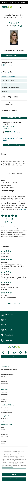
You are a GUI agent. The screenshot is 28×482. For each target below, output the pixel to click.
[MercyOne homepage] (7, 7)
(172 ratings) (18, 26)
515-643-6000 (7, 65)
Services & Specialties (9, 77)
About (4, 84)
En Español (3, 443)
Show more (12, 304)
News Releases (4, 392)
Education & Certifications (10, 87)
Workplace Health (4, 394)
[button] (25, 7)
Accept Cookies (14, 479)
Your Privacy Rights (14, 470)
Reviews (4, 91)
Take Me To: (4, 2)
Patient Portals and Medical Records (7, 374)
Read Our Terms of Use (7, 466)
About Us (2, 427)
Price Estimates (4, 381)
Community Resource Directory (6, 412)
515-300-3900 (10, 138)
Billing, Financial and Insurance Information (9, 369)
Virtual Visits (3, 376)
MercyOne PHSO (4, 399)
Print (4, 72)
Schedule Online (11, 55)
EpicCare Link (3, 401)
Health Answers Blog (4, 410)
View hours (17, 132)
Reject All (14, 474)
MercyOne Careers (4, 418)
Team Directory (4, 441)
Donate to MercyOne (5, 436)
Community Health (4, 434)
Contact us (14, 356)
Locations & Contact (8, 80)
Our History (3, 429)
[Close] (26, 449)
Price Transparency (4, 383)
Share (11, 72)
